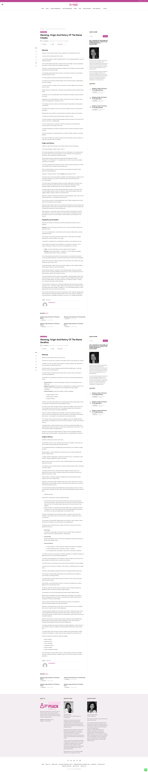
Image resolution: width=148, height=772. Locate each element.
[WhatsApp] (36, 60)
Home (42, 8)
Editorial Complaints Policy (66, 764)
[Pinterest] (36, 57)
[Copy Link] (36, 66)
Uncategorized (43, 336)
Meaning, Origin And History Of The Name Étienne (49, 317)
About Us (48, 764)
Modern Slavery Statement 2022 (82, 764)
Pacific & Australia (87, 8)
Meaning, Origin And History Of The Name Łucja (73, 324)
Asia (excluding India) (67, 8)
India (80, 8)
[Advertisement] (74, 19)
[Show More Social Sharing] (65, 44)
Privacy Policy (101, 764)
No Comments (59, 40)
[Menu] (2, 4)
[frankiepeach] (45, 306)
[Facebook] (36, 51)
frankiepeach (46, 40)
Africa (47, 8)
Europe (75, 8)
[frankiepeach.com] (74, 4)
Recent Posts (48, 299)
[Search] (145, 1)
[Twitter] (36, 54)
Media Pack (93, 764)
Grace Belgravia (78, 768)
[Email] (36, 63)
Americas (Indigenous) (55, 8)
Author (44, 299)
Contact (105, 8)
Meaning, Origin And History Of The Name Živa (74, 317)
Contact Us (83, 766)
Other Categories (96, 8)
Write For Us (76, 766)
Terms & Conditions (66, 766)
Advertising (54, 764)
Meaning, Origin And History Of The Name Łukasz (49, 324)
